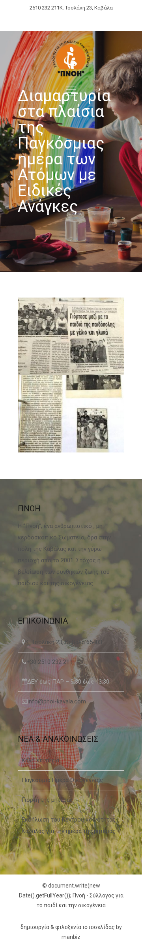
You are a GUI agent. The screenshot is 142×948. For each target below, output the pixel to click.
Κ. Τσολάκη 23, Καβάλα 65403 (63, 642)
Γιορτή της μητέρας (47, 799)
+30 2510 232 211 (49, 661)
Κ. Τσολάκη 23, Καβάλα (86, 8)
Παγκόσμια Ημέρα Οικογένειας (62, 780)
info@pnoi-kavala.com (57, 701)
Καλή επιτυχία (40, 760)
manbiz (71, 937)
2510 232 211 (45, 8)
